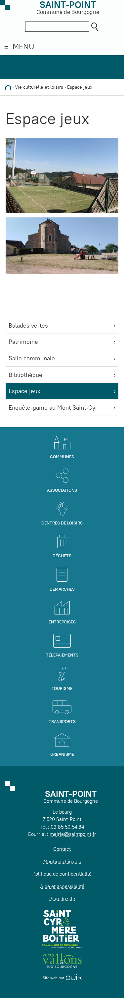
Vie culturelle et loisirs (39, 87)
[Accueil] (8, 87)
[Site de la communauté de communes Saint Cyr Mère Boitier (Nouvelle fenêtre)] (62, 929)
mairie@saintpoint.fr (73, 834)
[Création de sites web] (73, 977)
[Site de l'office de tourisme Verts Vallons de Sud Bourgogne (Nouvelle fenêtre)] (62, 960)
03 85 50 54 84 (67, 827)
